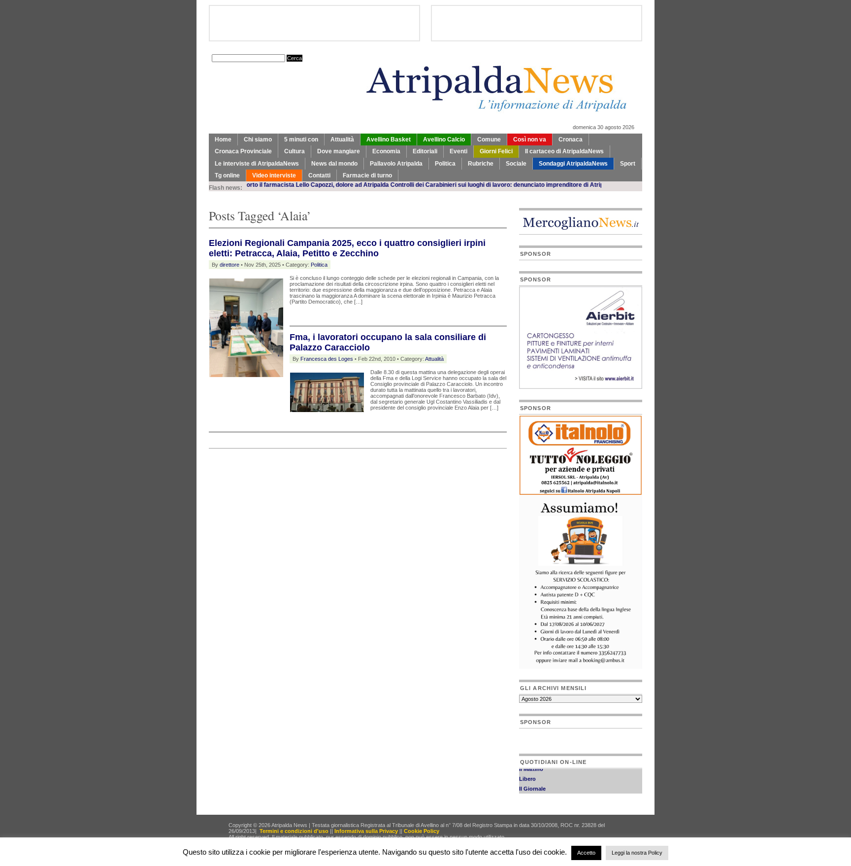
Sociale (516, 163)
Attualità (342, 139)
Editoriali (425, 151)
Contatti (319, 175)
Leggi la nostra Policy (637, 853)
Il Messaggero (537, 794)
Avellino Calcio (444, 139)
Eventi (458, 151)
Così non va (529, 139)
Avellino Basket (388, 139)
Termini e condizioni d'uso (294, 831)
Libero (527, 774)
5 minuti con (301, 139)
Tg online (227, 175)
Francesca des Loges (326, 359)
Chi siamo (258, 139)
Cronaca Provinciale (243, 151)
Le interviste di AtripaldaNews (257, 163)
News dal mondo (334, 163)
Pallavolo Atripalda (396, 163)
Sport (627, 163)
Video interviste (274, 175)
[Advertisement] (324, 473)
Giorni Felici (496, 151)
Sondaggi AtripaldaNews (573, 163)
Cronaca (570, 139)
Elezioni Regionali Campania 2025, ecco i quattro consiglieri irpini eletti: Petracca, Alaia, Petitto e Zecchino (347, 248)
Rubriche (480, 163)
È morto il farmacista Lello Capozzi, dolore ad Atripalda (292, 184)
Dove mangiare (338, 151)
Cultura (294, 151)
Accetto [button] (586, 853)
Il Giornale (532, 784)
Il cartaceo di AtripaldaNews (564, 151)
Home (223, 139)
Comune (489, 139)
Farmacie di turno (367, 175)
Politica (445, 163)
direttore (229, 265)
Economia (386, 151)
